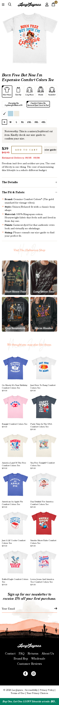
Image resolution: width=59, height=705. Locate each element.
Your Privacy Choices (37, 693)
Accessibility (31, 690)
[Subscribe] (54, 608)
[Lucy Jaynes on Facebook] (25, 673)
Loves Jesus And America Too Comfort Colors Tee (42, 582)
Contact (10, 654)
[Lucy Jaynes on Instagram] (33, 673)
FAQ (21, 654)
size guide (50, 149)
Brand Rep (21, 659)
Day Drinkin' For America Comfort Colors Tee (41, 504)
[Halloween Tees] (15, 277)
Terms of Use (18, 693)
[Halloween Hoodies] (43, 314)
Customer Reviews (29, 664)
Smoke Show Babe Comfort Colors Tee (43, 543)
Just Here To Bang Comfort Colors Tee (43, 388)
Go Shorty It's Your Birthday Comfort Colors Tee (14, 388)
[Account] (46, 7)
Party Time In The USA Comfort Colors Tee (41, 427)
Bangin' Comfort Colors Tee (14, 425)
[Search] (9, 4)
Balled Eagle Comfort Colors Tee (15, 582)
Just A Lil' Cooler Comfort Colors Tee (13, 543)
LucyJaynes (17, 690)
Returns (33, 654)
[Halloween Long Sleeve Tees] (43, 277)
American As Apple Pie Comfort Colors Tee (12, 504)
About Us (48, 654)
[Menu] (3, 4)
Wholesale (38, 659)
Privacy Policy (47, 690)
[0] (53, 5)
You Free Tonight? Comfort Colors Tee (42, 465)
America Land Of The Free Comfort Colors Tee (14, 465)
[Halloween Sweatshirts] (15, 314)
